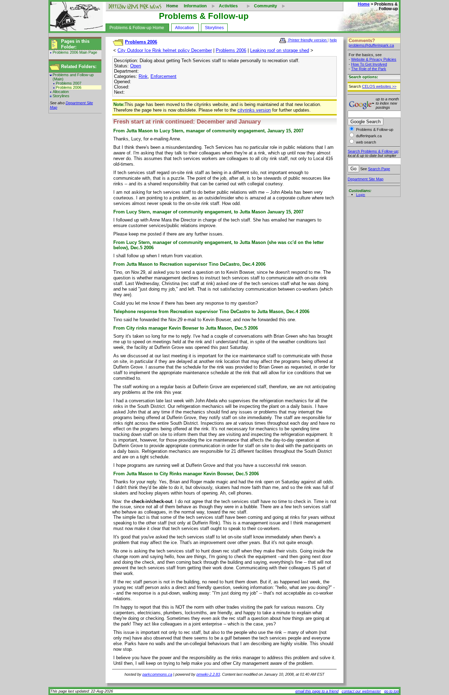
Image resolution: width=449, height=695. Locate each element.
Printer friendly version (307, 40)
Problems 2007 (68, 83)
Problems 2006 (68, 87)
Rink (143, 76)
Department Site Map (365, 179)
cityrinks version (254, 110)
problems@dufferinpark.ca (371, 45)
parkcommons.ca (157, 674)
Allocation (184, 27)
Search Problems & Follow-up (373, 151)
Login (360, 195)
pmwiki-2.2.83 (208, 674)
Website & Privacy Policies (373, 59)
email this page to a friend (317, 691)
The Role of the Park (368, 69)
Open (135, 65)
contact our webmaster (361, 691)
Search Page (379, 169)
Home (172, 6)
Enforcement (163, 76)
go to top (391, 691)
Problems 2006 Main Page (75, 52)
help (333, 40)
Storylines (214, 27)
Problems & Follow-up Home (136, 27)
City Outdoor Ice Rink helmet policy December (165, 50)
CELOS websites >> (379, 86)
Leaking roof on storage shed (279, 50)
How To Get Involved (369, 64)
